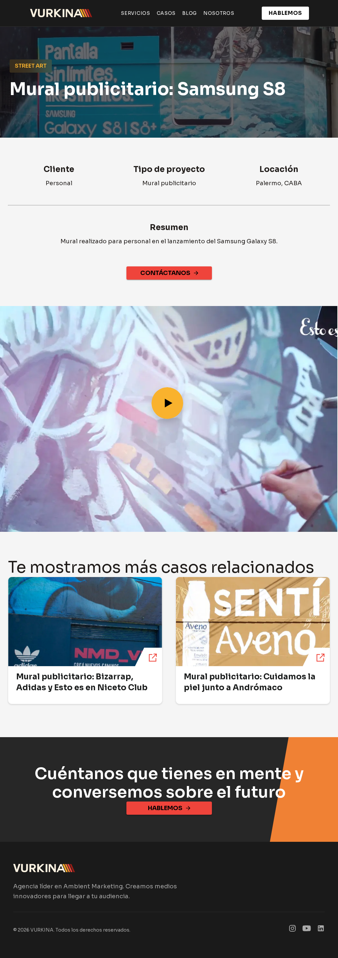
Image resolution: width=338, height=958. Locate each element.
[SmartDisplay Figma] (307, 930)
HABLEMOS (285, 13)
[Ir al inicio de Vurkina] (61, 13)
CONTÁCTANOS (165, 273)
